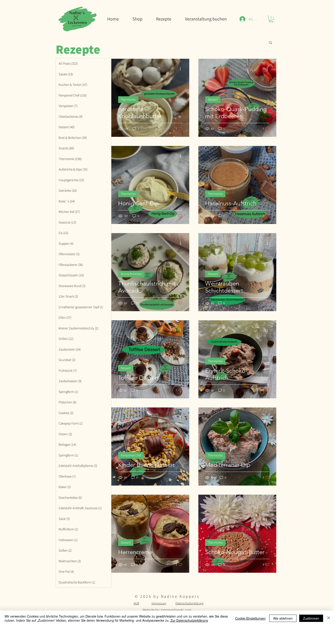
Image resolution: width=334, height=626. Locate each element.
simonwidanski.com (176, 610)
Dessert (213, 99)
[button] (271, 19)
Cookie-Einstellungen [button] (250, 618)
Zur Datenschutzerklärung (189, 620)
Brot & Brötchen (131, 274)
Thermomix (128, 99)
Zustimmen (311, 618)
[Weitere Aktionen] (181, 68)
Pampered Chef (131, 455)
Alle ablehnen (283, 618)
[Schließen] (328, 618)
